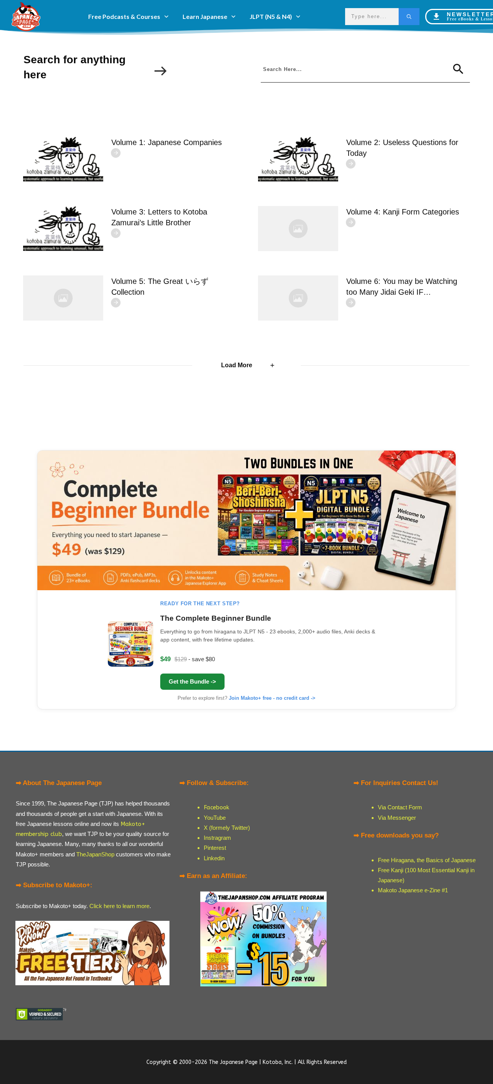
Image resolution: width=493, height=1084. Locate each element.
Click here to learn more (119, 906)
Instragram (217, 837)
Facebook (216, 807)
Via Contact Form (400, 807)
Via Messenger (397, 817)
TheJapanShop (95, 854)
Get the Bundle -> (192, 681)
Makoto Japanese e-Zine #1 (413, 890)
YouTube (215, 817)
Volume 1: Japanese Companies (166, 142)
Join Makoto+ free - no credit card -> (272, 698)
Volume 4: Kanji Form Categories (402, 212)
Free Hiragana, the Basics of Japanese (427, 860)
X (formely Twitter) (227, 827)
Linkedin (214, 858)
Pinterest (215, 847)
